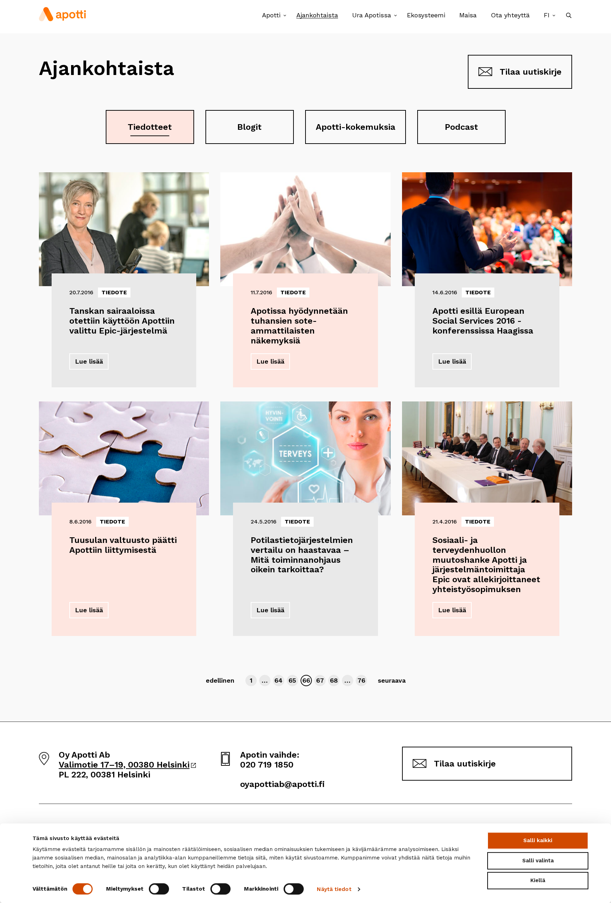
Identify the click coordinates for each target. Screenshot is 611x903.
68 (334, 680)
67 (321, 680)
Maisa (468, 15)
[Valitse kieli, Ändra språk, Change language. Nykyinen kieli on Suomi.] (553, 15)
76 (362, 680)
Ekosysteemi (426, 15)
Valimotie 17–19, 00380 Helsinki (127, 765)
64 (279, 680)
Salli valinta (538, 860)
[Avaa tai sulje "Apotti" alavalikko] (284, 15)
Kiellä (537, 880)
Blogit (249, 127)
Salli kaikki (537, 840)
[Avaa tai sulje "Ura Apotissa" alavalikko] (395, 15)
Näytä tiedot (334, 889)
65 (293, 680)
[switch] (159, 889)
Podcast (461, 127)
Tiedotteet (150, 127)
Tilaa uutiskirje (530, 72)
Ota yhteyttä (510, 15)
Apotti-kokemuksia (355, 127)
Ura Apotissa (371, 15)
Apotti (271, 15)
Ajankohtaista (317, 15)
